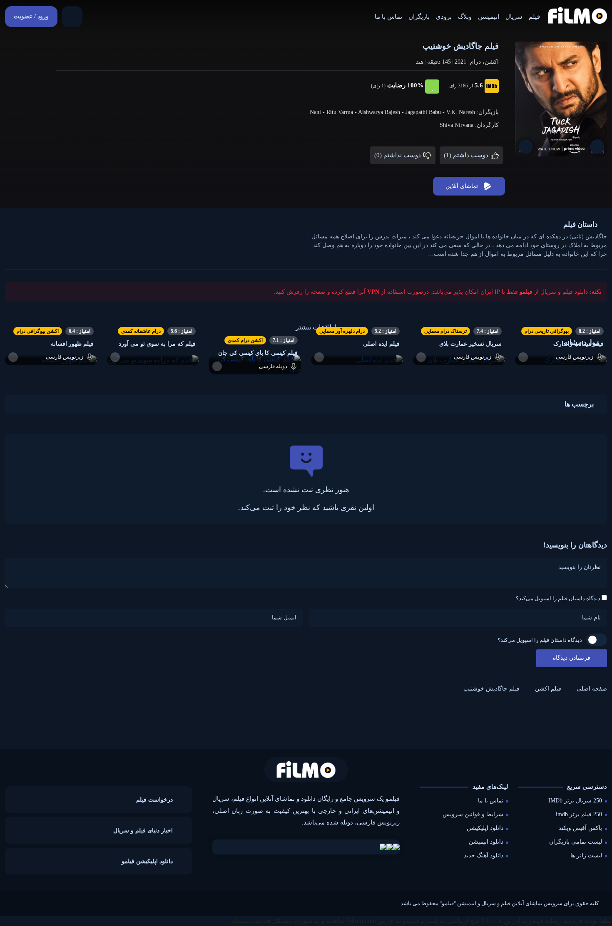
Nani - (318, 112)
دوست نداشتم (398, 155)
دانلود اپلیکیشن (485, 828)
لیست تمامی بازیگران (575, 842)
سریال (513, 16)
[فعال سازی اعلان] (525, 146)
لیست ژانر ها (586, 855)
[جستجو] (72, 16)
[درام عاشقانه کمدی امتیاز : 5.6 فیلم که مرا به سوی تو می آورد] (153, 359)
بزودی (444, 16)
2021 (460, 62)
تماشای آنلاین (461, 186)
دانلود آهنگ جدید (483, 855)
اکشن (492, 62)
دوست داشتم (467, 155)
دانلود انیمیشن (486, 842)
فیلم (534, 16)
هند (419, 62)
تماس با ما (388, 16)
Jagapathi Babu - (426, 112)
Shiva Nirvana (456, 125)
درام (475, 62)
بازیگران (419, 16)
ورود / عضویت (31, 16)
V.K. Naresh (460, 112)
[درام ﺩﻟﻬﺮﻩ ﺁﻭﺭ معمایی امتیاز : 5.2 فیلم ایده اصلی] (357, 359)
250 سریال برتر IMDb (575, 800)
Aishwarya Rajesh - (382, 112)
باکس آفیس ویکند (580, 828)
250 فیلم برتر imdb (579, 814)
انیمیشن (488, 16)
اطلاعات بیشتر (316, 327)
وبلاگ (465, 16)
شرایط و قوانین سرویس (473, 814)
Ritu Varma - (342, 112)
